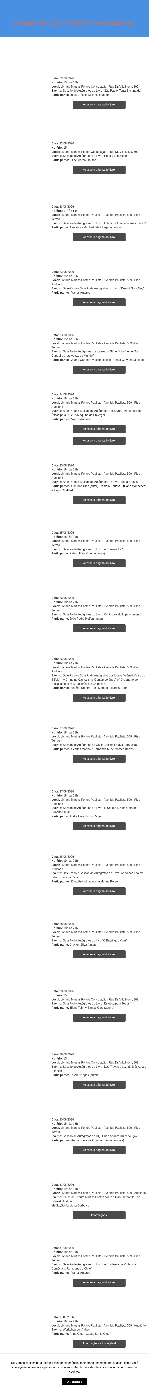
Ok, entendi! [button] (74, 1381)
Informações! (99, 1215)
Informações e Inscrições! (99, 1343)
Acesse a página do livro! (99, 104)
